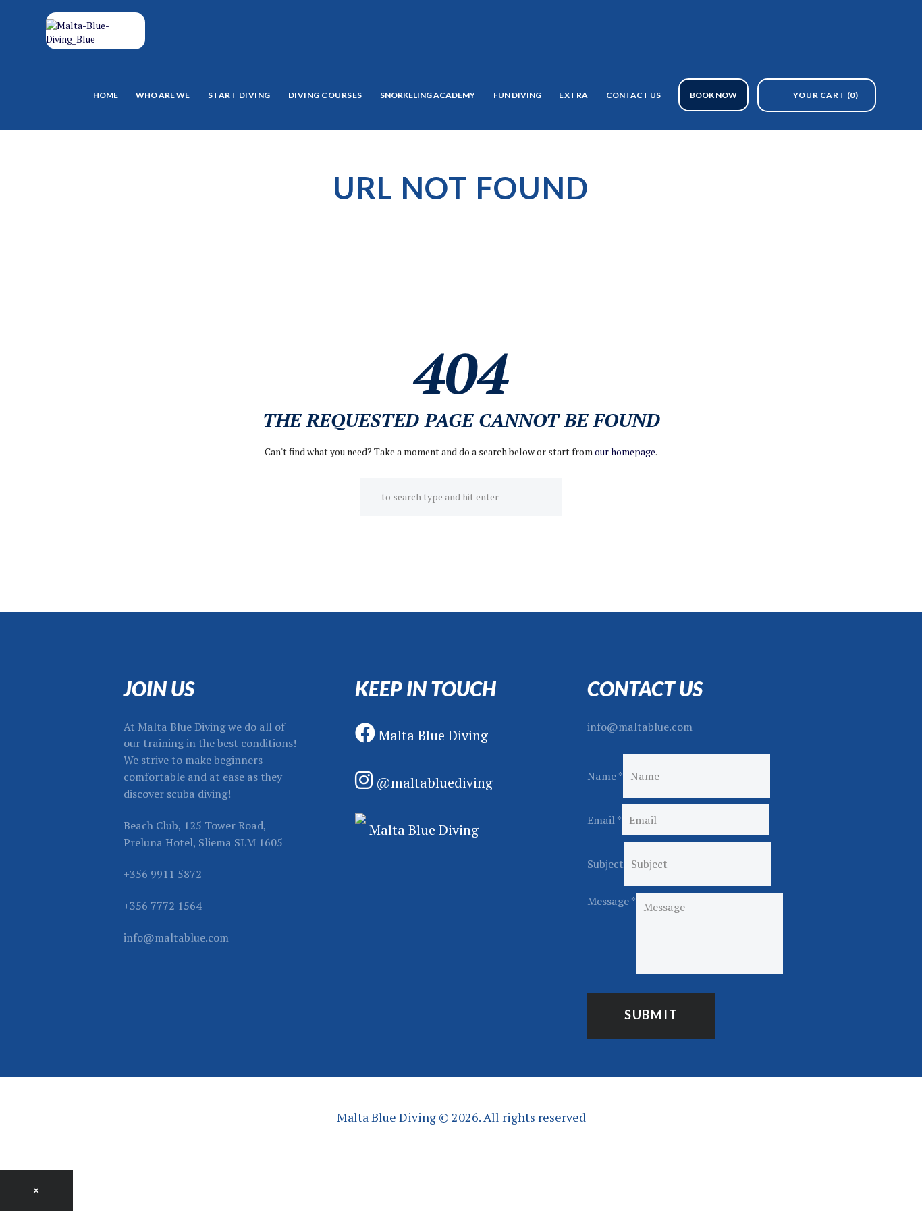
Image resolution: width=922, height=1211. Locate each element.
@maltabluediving (433, 782)
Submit (651, 1014)
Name (605, 776)
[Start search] (370, 496)
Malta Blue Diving (431, 735)
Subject (605, 863)
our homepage (625, 451)
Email (604, 820)
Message (611, 901)
